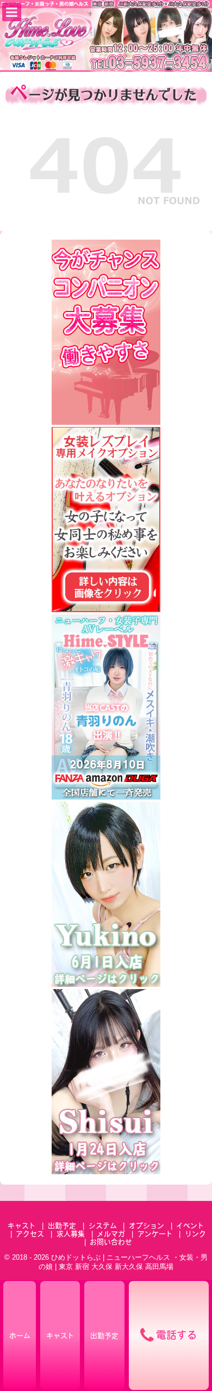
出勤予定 (62, 1226)
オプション (146, 1226)
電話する (176, 1336)
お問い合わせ (111, 1242)
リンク (195, 1234)
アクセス (30, 1234)
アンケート (155, 1234)
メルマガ (111, 1234)
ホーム (19, 1336)
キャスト (22, 1226)
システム (103, 1226)
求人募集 (71, 1234)
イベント (190, 1226)
